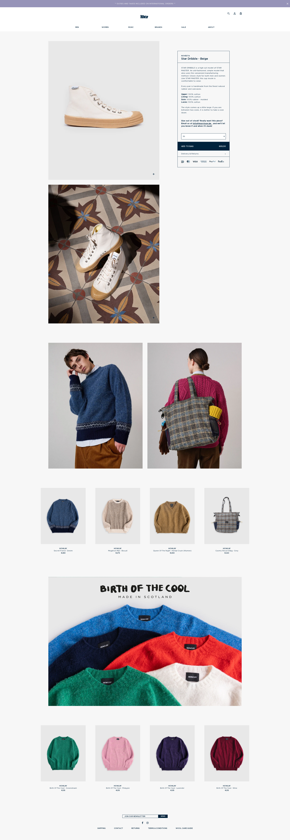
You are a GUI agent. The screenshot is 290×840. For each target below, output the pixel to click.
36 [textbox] (184, 136)
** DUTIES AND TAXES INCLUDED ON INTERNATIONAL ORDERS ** (145, 4)
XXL (72, 780)
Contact (118, 828)
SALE (183, 27)
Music (131, 27)
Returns (135, 828)
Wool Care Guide (184, 828)
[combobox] (203, 136)
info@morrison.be (202, 123)
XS (166, 543)
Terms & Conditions (157, 828)
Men (77, 27)
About (211, 27)
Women (105, 27)
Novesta (185, 56)
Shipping (101, 828)
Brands (158, 27)
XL (69, 543)
